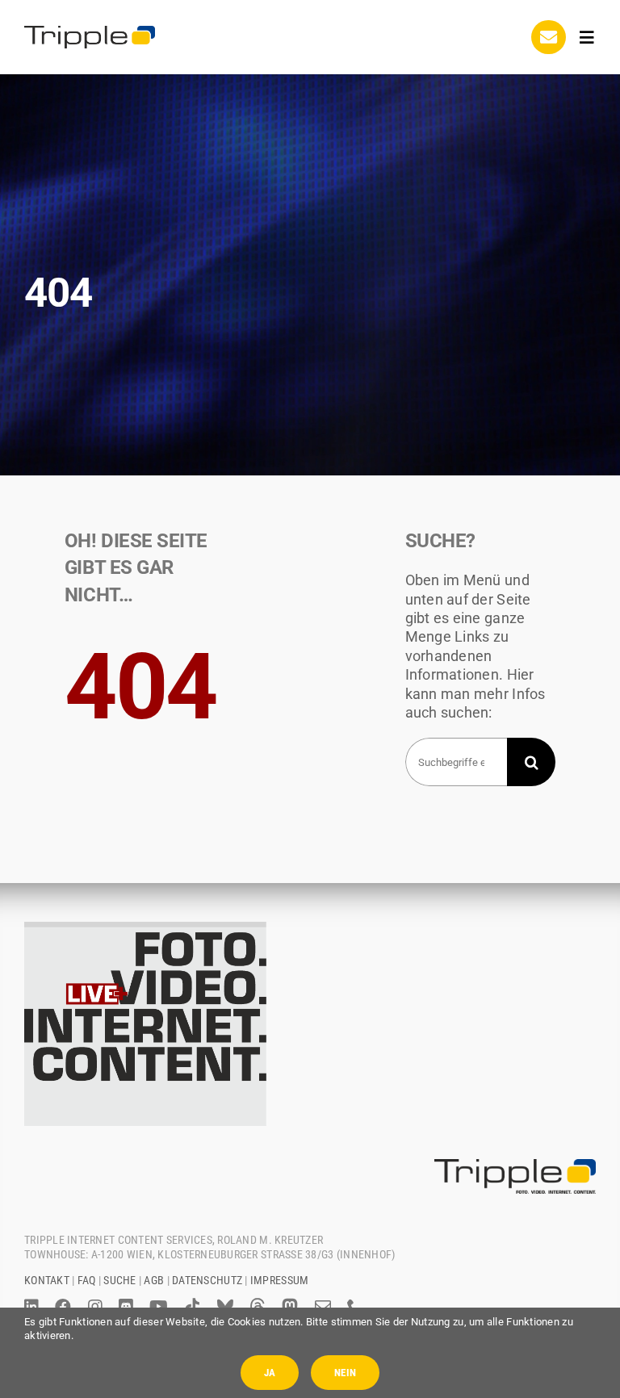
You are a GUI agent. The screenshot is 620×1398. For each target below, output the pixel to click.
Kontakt (46, 1280)
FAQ (87, 1280)
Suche (119, 1280)
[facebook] (63, 1307)
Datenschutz (207, 1280)
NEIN (345, 1373)
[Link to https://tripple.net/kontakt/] (548, 37)
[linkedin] (31, 1307)
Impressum (279, 1280)
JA (269, 1373)
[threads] (257, 1307)
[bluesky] (225, 1307)
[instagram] (95, 1307)
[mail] (323, 1307)
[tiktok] (192, 1307)
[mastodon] (290, 1307)
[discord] (126, 1307)
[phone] (355, 1307)
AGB (154, 1280)
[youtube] (158, 1307)
